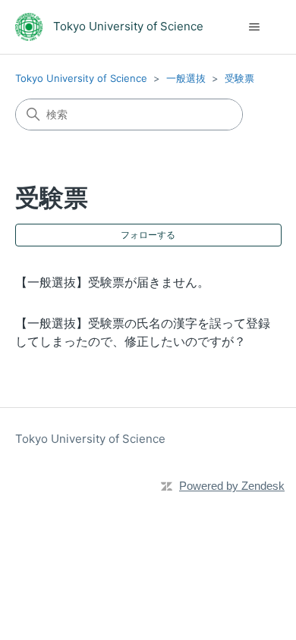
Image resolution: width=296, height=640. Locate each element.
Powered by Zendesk (232, 485)
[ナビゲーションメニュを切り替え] (255, 27)
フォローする (148, 234)
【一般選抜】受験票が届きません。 (112, 282)
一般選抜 (186, 78)
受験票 (239, 78)
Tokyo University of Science (81, 78)
